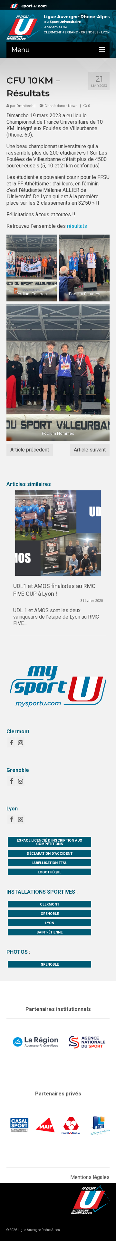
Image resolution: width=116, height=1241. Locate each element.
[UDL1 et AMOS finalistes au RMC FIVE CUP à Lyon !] (58, 533)
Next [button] (100, 566)
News (72, 106)
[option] (58, 566)
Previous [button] (15, 566)
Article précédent (29, 450)
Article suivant (90, 450)
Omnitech (25, 106)
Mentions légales (90, 1177)
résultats (77, 226)
